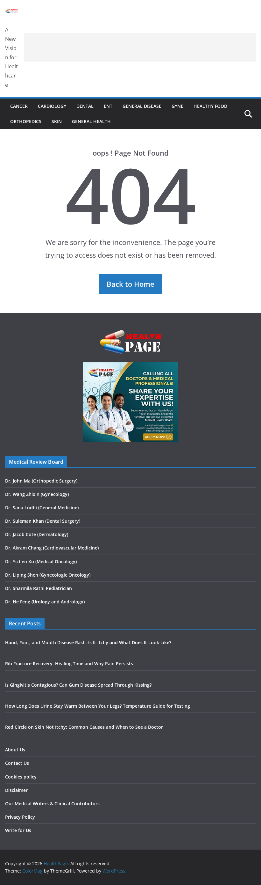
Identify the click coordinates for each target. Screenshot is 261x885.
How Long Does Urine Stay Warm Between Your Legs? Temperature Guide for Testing (97, 706)
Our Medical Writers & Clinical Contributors (52, 803)
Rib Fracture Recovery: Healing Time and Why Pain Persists (69, 663)
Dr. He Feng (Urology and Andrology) (45, 602)
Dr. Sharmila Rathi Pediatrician (38, 588)
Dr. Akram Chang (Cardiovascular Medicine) (52, 548)
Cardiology (52, 106)
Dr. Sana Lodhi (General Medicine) (42, 508)
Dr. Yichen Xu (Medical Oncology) (41, 561)
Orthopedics (25, 121)
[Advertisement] (140, 47)
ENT (108, 106)
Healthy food (210, 106)
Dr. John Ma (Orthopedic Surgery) (41, 481)
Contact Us (17, 763)
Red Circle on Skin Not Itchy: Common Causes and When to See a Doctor (84, 727)
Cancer (19, 106)
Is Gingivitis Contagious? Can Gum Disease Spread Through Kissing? (78, 685)
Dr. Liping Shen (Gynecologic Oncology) (47, 575)
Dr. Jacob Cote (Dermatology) (36, 534)
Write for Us (18, 830)
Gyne (177, 106)
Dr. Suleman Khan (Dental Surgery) (42, 521)
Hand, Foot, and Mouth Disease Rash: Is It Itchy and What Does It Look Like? (88, 642)
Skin (57, 121)
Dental (85, 106)
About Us (15, 750)
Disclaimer (16, 790)
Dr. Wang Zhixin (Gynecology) (37, 494)
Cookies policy (21, 777)
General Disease (142, 106)
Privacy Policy (20, 817)
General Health (91, 121)
